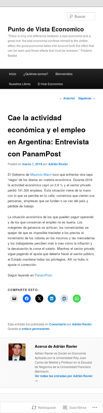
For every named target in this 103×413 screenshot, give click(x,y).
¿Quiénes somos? (36, 74)
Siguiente (86, 98)
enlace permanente (36, 328)
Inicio (12, 74)
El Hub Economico (50, 84)
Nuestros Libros (19, 84)
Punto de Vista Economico (46, 29)
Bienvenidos (64, 74)
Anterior (67, 98)
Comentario (57, 324)
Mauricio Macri (41, 174)
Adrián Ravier (58, 164)
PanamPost (43, 275)
